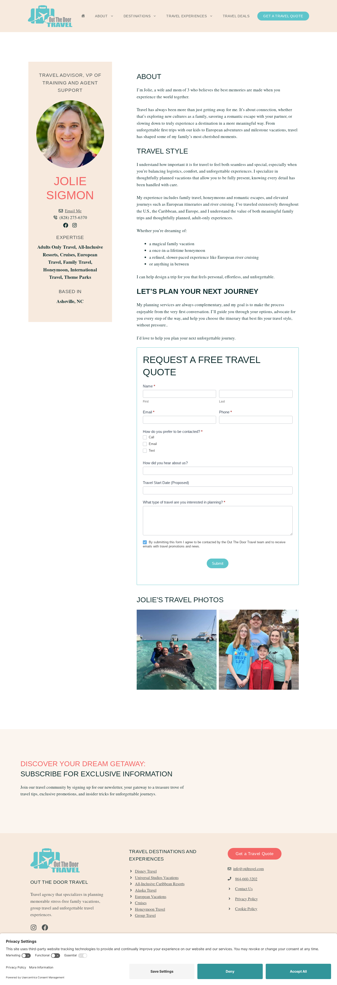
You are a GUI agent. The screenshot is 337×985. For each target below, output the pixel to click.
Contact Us (244, 888)
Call (151, 437)
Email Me (73, 211)
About (101, 16)
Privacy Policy (246, 898)
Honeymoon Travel (150, 909)
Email (148, 412)
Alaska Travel (145, 890)
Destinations (137, 16)
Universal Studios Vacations (157, 877)
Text (151, 450)
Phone (225, 412)
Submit (217, 563)
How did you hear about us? (165, 463)
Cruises (141, 902)
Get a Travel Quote (283, 16)
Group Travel (145, 915)
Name (149, 386)
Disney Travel (146, 871)
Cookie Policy (246, 908)
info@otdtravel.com (248, 868)
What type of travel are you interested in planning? (184, 502)
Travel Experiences (186, 16)
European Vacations (150, 896)
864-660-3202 (246, 878)
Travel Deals (236, 16)
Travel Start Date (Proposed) (166, 483)
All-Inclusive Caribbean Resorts (160, 883)
